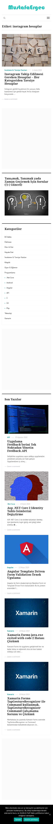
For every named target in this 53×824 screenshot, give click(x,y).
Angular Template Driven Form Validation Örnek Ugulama (26, 574)
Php (8, 308)
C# (8, 303)
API (8, 293)
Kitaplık (7, 262)
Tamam (18, 820)
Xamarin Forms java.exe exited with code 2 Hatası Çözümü (25, 638)
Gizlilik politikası (31, 820)
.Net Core (10, 277)
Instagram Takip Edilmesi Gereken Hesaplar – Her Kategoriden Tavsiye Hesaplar (24, 79)
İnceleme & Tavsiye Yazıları (16, 70)
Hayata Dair (9, 252)
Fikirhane (8, 242)
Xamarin (8, 318)
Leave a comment (11, 99)
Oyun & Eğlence (11, 267)
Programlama (10, 272)
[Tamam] (49, 814)
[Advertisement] (26, 138)
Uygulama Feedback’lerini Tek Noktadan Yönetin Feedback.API (21, 446)
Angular (9, 288)
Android (10, 283)
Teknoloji (8, 313)
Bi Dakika (8, 237)
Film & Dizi (9, 247)
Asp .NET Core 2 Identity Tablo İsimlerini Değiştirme (25, 511)
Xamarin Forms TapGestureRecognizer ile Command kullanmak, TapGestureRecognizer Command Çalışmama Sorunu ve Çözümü (26, 706)
